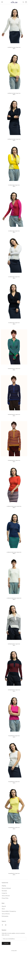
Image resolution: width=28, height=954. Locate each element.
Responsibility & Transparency (9, 911)
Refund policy (5, 916)
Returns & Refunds (6, 888)
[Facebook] (2, 925)
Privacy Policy (5, 898)
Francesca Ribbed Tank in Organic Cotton (14, 735)
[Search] (23, 2)
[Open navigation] (2, 2)
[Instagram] (5, 925)
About (3, 908)
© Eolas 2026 (14, 950)
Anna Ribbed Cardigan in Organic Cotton (14, 276)
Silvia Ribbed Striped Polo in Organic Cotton (14, 368)
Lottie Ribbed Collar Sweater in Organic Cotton (14, 47)
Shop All (4, 906)
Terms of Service (6, 895)
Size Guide (4, 890)
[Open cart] (26, 2)
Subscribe (6, 943)
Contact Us (4, 893)
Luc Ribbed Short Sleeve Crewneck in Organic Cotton (14, 506)
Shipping (4, 885)
